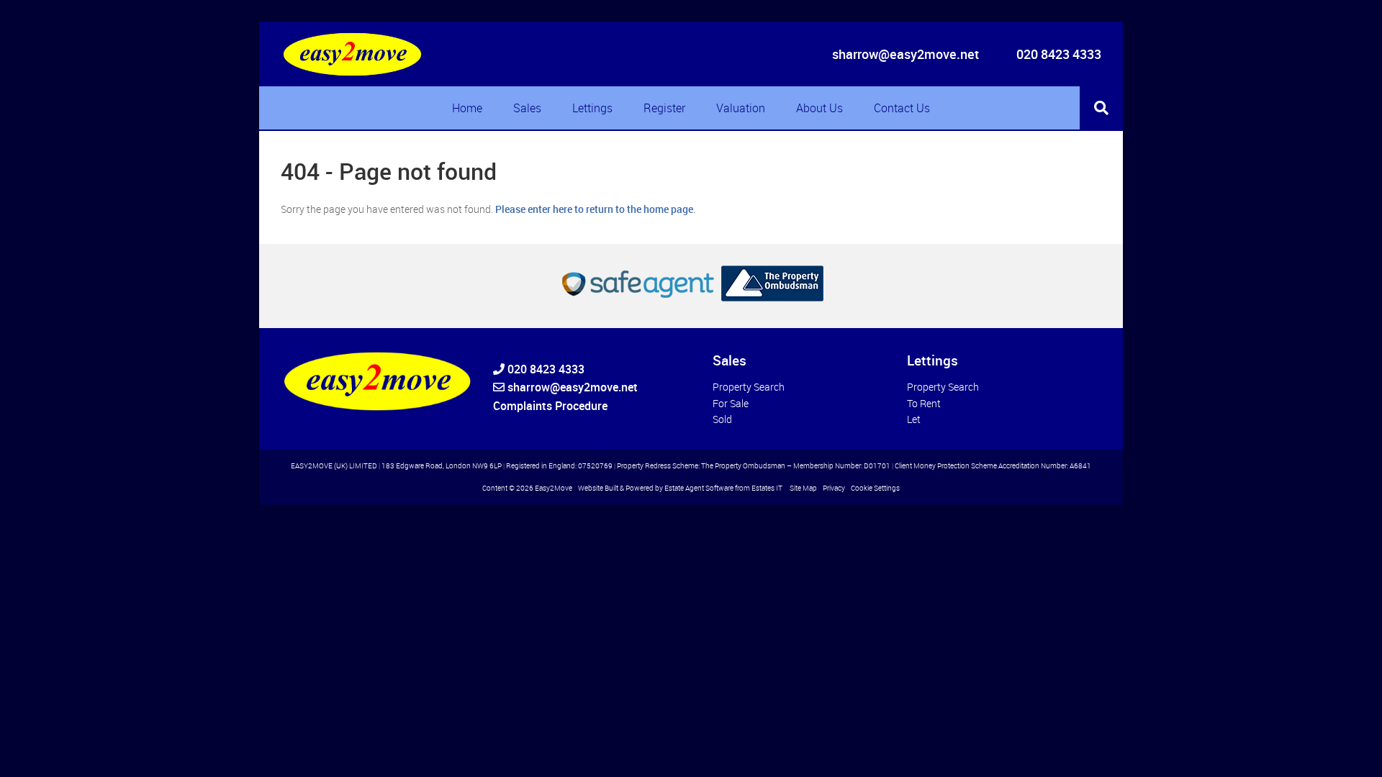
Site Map (803, 488)
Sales (527, 108)
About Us (819, 108)
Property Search (749, 387)
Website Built (598, 488)
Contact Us (902, 108)
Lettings (592, 108)
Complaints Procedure (550, 406)
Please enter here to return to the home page (594, 209)
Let (914, 419)
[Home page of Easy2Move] (353, 54)
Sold (722, 419)
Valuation (740, 108)
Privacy (834, 488)
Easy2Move (553, 488)
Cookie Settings (875, 488)
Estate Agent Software (698, 488)
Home (467, 108)
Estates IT (766, 488)
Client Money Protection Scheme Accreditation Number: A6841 (993, 466)
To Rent (924, 403)
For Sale (731, 403)
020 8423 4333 (1057, 54)
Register (664, 108)
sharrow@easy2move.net (905, 54)
